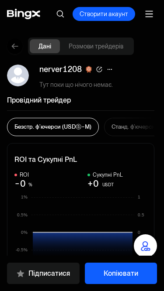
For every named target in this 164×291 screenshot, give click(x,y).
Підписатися (49, 273)
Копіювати (121, 273)
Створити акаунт (104, 13)
